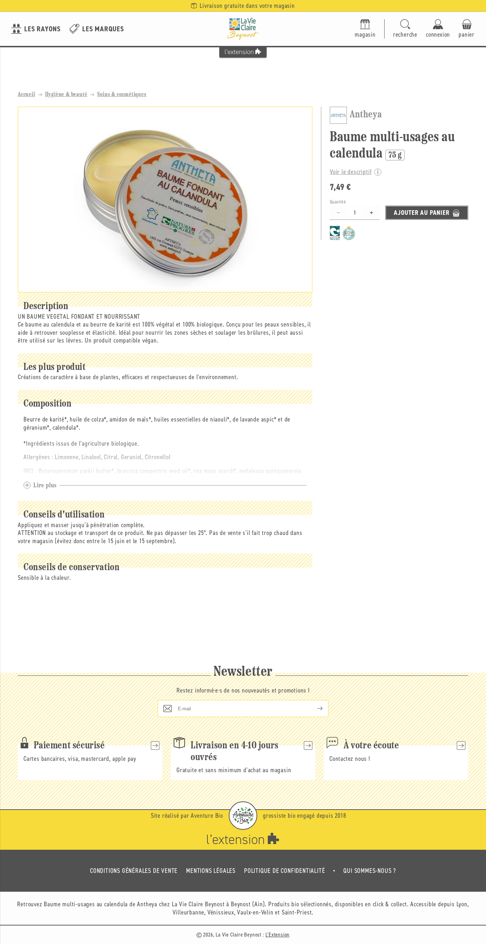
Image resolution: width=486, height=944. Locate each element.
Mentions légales (211, 870)
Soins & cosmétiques (121, 94)
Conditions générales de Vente (134, 870)
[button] (405, 29)
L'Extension (277, 934)
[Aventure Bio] (243, 815)
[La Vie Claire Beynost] (243, 28)
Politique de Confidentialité (284, 870)
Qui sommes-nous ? (369, 870)
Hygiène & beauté (66, 94)
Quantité (338, 202)
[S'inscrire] (314, 708)
